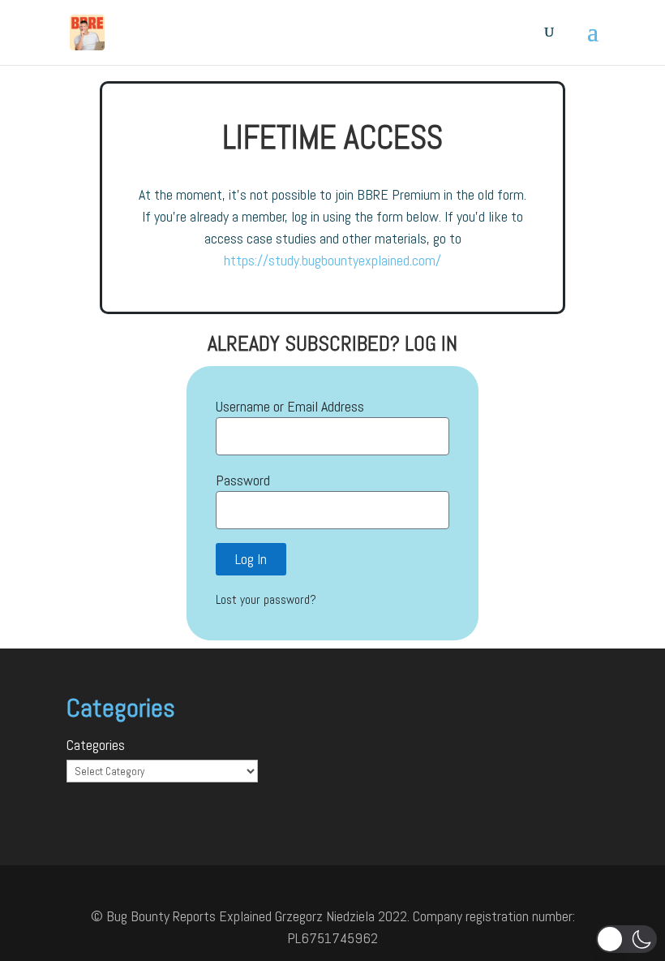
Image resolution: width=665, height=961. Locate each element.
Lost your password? (266, 600)
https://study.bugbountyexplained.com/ (332, 260)
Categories (95, 744)
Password (243, 480)
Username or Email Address (290, 406)
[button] (626, 939)
